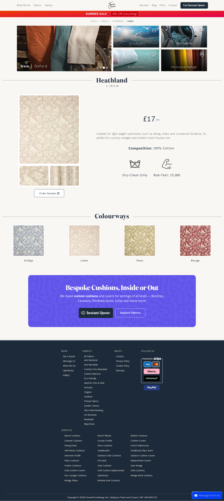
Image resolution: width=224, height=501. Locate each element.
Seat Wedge (136, 465)
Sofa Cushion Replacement (111, 470)
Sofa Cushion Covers (74, 470)
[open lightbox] (49, 129)
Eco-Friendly (90, 378)
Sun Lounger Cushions (75, 475)
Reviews (144, 5)
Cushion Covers (138, 440)
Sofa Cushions (138, 470)
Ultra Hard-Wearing (93, 410)
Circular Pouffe (105, 440)
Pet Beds (102, 460)
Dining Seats (70, 445)
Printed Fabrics (91, 401)
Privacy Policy (122, 361)
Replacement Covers (141, 460)
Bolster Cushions (139, 435)
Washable (184, 43)
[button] (37, 5)
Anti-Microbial (91, 364)
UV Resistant (90, 414)
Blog (154, 5)
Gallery (49, 5)
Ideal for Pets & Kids (94, 383)
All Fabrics (89, 356)
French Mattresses (140, 445)
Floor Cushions (105, 445)
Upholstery (68, 370)
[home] (112, 5)
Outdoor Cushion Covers (143, 455)
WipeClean (136, 67)
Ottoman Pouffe (72, 455)
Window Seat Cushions (109, 480)
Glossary (120, 370)
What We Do (24, 5)
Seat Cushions (105, 465)
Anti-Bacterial (90, 360)
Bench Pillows (104, 435)
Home (94, 21)
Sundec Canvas (91, 405)
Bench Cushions (72, 435)
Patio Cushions (71, 460)
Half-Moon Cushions (74, 450)
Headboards (104, 450)
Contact (173, 5)
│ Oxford (34, 66)
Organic (88, 392)
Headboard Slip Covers (142, 450)
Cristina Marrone (92, 373)
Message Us (69, 361)
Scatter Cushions (72, 465)
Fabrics (104, 21)
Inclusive (88, 387)
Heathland (118, 21)
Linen (130, 21)
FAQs (162, 5)
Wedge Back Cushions (142, 475)
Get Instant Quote (194, 5)
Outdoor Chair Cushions (109, 455)
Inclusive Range (184, 67)
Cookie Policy (122, 365)
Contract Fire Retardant (95, 369)
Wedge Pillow (71, 480)
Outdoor (136, 43)
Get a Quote (69, 356)
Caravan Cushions (73, 440)
